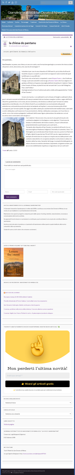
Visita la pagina (9, 424)
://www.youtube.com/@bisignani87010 (34, 453)
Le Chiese (63, 22)
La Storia (10, 22)
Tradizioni (33, 22)
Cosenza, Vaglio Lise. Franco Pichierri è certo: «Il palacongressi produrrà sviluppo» (28, 313)
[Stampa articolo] (71, 46)
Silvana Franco (57, 78)
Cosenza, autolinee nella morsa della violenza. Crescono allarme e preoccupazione (28, 309)
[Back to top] (70, 470)
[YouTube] (13, 2)
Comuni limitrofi (54, 26)
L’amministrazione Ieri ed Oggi (24, 26)
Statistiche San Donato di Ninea (48, 22)
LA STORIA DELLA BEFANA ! (15, 37)
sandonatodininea (15, 46)
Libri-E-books (65, 26)
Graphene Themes (19, 472)
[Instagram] (16, 2)
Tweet (4, 150)
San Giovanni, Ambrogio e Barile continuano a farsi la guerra (22, 305)
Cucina (17, 22)
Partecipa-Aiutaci (7, 26)
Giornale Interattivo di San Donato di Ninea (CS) (37, 12)
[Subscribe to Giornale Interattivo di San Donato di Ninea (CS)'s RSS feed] (3, 2)
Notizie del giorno (12, 292)
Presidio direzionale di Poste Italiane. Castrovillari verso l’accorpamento (25, 301)
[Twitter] (9, 2)
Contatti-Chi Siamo (41, 26)
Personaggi (24, 22)
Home (3, 22)
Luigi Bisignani (25, 46)
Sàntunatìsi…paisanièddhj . (61, 37)
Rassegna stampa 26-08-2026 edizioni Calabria (18, 297)
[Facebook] (6, 2)
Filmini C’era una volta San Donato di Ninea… (15, 30)
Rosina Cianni (53, 81)
